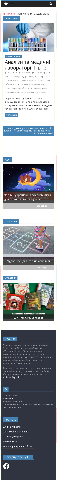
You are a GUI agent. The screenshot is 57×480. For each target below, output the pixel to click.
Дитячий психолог (12, 426)
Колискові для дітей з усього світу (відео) (30, 197)
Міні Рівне (8, 398)
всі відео (43, 205)
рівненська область (20, 88)
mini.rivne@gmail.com (13, 377)
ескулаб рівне (41, 76)
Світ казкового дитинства (16, 431)
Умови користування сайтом (17, 446)
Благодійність (10, 441)
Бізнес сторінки (13, 56)
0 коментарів (41, 72)
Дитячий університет (13, 436)
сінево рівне (35, 88)
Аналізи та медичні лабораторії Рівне (27, 65)
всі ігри (44, 267)
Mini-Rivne (26, 72)
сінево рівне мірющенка (38, 92)
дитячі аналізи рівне (14, 76)
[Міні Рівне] (6, 4)
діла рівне (28, 76)
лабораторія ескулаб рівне (39, 80)
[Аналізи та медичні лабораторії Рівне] (29, 25)
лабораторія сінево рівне (16, 84)
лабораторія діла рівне (15, 80)
